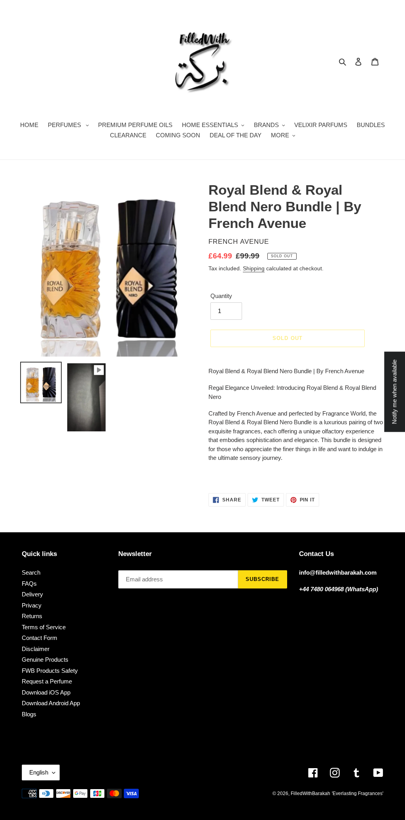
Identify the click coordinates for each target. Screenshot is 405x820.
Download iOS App (46, 692)
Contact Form (39, 637)
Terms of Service (44, 627)
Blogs (29, 714)
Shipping (254, 268)
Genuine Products (45, 659)
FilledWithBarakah (310, 793)
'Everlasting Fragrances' (357, 793)
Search (31, 572)
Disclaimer (35, 648)
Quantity (221, 295)
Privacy (32, 605)
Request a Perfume (47, 681)
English (38, 772)
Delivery (32, 594)
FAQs (29, 583)
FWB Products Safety (50, 670)
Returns (32, 616)
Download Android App (51, 703)
